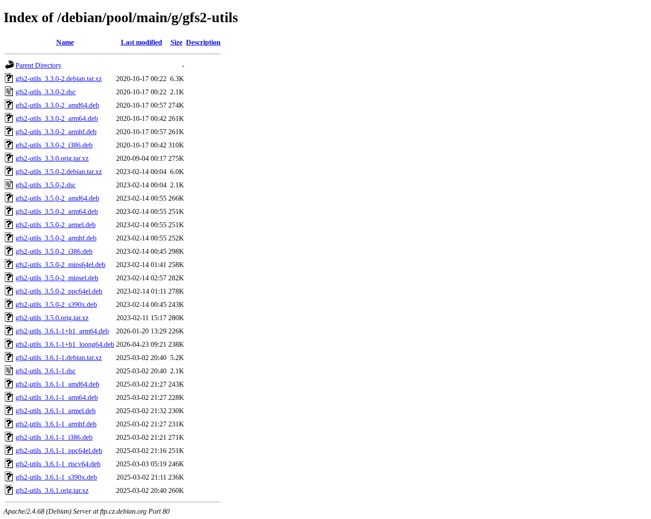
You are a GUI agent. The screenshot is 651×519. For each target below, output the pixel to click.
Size (176, 42)
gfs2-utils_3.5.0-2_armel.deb (56, 225)
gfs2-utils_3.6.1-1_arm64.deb (57, 397)
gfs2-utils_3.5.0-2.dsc (46, 185)
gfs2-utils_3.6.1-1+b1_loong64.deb (65, 344)
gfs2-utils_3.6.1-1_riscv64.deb (58, 464)
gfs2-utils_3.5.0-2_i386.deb (54, 251)
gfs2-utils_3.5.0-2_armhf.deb (56, 238)
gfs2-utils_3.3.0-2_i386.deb (54, 145)
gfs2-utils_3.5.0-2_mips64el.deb (60, 264)
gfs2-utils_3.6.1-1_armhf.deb (56, 424)
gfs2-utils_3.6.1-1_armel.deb (56, 410)
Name (65, 42)
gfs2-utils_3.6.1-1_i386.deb (54, 437)
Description (203, 42)
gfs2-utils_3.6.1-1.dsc (46, 371)
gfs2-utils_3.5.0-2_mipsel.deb (57, 278)
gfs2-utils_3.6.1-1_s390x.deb (56, 477)
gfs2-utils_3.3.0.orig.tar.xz (52, 158)
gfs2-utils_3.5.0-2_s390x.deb (56, 304)
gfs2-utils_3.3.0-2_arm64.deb (57, 118)
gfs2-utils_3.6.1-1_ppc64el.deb (59, 450)
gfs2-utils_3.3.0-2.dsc (46, 92)
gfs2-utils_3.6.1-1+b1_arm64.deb (62, 331)
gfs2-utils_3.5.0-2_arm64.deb (57, 211)
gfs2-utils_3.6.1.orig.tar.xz (52, 490)
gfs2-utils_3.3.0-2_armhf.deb (56, 132)
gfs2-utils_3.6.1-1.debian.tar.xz (59, 357)
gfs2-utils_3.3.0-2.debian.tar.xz (59, 78)
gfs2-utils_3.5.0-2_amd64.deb (57, 198)
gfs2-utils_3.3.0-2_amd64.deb (57, 105)
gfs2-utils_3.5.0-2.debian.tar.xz (59, 171)
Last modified (141, 42)
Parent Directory (39, 65)
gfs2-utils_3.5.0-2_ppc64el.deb (59, 291)
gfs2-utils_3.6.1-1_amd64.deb (57, 384)
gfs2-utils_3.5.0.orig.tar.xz (52, 317)
